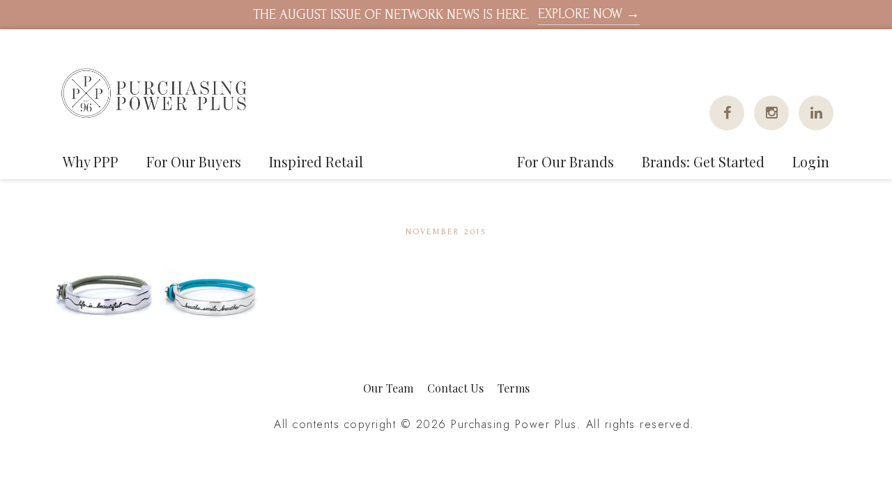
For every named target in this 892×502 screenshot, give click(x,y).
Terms (514, 388)
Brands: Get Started (703, 161)
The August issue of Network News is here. (446, 14)
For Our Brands (565, 161)
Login (810, 161)
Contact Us (455, 388)
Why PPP (90, 161)
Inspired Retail (316, 161)
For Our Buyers (193, 161)
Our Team (388, 388)
